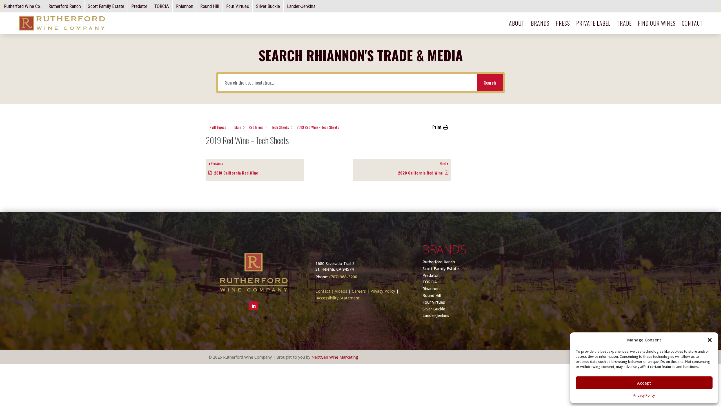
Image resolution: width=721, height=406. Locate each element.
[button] (440, 127)
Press (563, 23)
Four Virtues (237, 6)
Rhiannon (184, 6)
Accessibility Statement (338, 298)
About (517, 23)
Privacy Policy (382, 291)
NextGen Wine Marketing (334, 357)
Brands (540, 23)
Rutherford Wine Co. (22, 6)
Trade (624, 23)
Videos (341, 291)
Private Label (593, 23)
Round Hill (209, 6)
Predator (139, 6)
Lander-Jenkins (301, 6)
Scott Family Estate (106, 6)
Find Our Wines (657, 23)
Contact (692, 23)
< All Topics (218, 127)
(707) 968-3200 (343, 276)
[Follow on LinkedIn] (253, 305)
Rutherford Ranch (64, 6)
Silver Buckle (268, 6)
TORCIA (161, 6)
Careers (359, 291)
